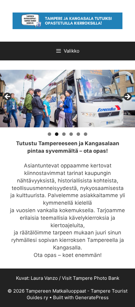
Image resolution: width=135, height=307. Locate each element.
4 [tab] (71, 134)
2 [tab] (56, 134)
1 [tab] (49, 134)
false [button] (8, 97)
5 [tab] (78, 134)
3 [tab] (64, 134)
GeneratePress (92, 297)
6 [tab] (85, 134)
